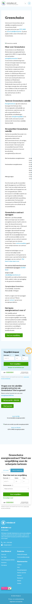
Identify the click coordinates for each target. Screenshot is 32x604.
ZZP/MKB (5, 470)
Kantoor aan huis (21, 572)
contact (11, 300)
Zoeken (19, 583)
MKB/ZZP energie (22, 554)
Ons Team (4, 557)
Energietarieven (10, 104)
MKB (24, 29)
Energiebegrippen (22, 570)
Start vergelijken (15, 364)
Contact (19, 564)
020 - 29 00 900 (7, 542)
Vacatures (4, 562)
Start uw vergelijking (13, 335)
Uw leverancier (7, 485)
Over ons (3, 554)
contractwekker (21, 243)
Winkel (19, 580)
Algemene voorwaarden (16, 601)
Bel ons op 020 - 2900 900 (11, 400)
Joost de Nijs (16, 416)
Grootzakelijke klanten (14, 31)
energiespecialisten (7, 395)
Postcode (6, 355)
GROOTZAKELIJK (17, 470)
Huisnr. (17, 355)
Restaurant (20, 578)
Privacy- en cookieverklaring (16, 599)
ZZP (20, 29)
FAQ (18, 567)
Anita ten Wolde (16, 427)
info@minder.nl (7, 545)
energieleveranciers (11, 58)
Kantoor (19, 575)
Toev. (23, 355)
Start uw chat (7, 406)
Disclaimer (4, 565)
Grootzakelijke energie (23, 557)
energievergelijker (17, 116)
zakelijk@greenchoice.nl (12, 275)
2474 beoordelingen (24, 372)
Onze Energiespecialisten (8, 559)
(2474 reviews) (4, 530)
